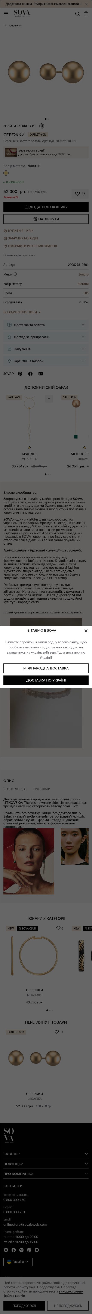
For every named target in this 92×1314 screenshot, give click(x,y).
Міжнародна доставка (46, 668)
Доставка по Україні (46, 680)
